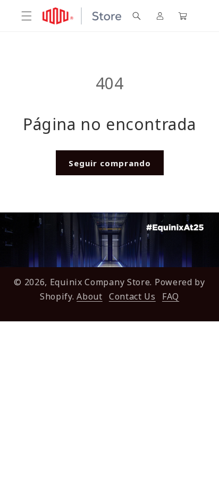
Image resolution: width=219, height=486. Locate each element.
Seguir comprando (110, 163)
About (90, 296)
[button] (26, 16)
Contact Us (132, 296)
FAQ (170, 296)
